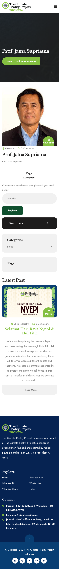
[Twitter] (29, 561)
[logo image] (16, 6)
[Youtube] (37, 561)
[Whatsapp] (44, 561)
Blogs (10, 247)
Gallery (33, 489)
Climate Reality (21, 324)
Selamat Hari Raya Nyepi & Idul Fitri (29, 331)
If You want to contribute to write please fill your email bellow (28, 188)
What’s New (35, 483)
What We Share (10, 489)
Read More (31, 390)
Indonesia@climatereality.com (22, 515)
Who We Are (36, 477)
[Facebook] (15, 561)
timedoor (10, 148)
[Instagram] (22, 561)
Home (9, 61)
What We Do (8, 483)
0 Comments (27, 148)
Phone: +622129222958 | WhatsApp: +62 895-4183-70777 (29, 508)
